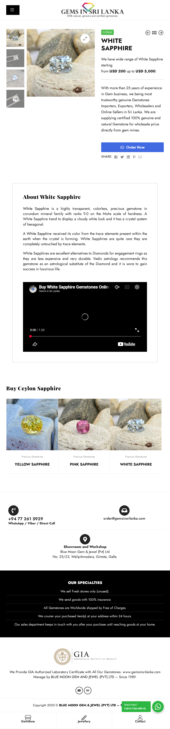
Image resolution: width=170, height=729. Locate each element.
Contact (140, 721)
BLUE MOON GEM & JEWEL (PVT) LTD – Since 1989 (98, 705)
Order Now (135, 147)
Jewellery (84, 721)
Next (161, 390)
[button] (85, 38)
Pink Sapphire (84, 464)
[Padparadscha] (161, 32)
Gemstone (28, 721)
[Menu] (13, 9)
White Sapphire (36, 208)
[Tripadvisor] (87, 690)
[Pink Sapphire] (148, 32)
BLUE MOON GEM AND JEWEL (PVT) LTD (82, 676)
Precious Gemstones (32, 457)
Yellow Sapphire (32, 464)
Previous (153, 390)
